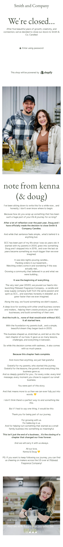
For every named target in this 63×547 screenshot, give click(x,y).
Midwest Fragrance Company (29, 288)
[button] (26, 532)
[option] (31, 505)
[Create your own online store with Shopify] (46, 72)
